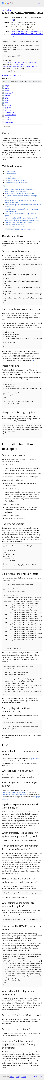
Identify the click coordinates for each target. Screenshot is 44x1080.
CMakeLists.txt (9, 112)
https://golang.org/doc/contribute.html (14, 792)
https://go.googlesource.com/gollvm (14, 794)
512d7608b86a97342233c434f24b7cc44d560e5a (27, 34)
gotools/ (7, 95)
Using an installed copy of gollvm (16, 180)
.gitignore (8, 107)
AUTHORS (8, 110)
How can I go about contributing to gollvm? (19, 193)
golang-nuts (35, 759)
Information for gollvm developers (16, 183)
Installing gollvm (10, 178)
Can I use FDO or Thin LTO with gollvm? (18, 222)
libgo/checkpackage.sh (9, 75)
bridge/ (7, 86)
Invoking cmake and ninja (13, 176)
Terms (23, 1077)
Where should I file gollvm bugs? (15, 191)
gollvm (9, 10)
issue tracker (29, 775)
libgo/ (6, 98)
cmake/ (7, 88)
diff (13, 36)
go (3, 10)
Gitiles (12, 1077)
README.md (9, 122)
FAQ (3, 186)
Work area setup (10, 174)
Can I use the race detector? (14, 225)
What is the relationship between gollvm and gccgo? (22, 220)
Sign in (40, 3)
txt (35, 1077)
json (40, 1077)
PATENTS (8, 120)
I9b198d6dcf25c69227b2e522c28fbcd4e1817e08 (20, 62)
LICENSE (7, 117)
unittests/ (8, 105)
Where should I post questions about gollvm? (20, 189)
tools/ (6, 103)
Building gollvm (10, 171)
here (34, 360)
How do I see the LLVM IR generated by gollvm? (21, 218)
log (12, 20)
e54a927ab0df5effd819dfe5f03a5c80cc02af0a (27, 31)
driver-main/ (9, 93)
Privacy (18, 1077)
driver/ (7, 90)
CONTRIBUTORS (10, 115)
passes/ (7, 100)
